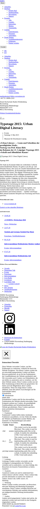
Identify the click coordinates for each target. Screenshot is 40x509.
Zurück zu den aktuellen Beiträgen (11, 207)
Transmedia (12, 28)
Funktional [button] (5, 411)
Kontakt (3, 47)
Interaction (12, 24)
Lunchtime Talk (9, 282)
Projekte (7, 18)
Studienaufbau (13, 12)
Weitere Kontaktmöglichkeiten (10, 113)
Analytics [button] (5, 469)
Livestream (8, 280)
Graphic (11, 22)
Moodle (6, 308)
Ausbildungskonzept (15, 39)
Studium (7, 9)
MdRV (2, 1)
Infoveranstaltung (10, 276)
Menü (2, 3)
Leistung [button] (5, 457)
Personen (12, 34)
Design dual (13, 11)
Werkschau (8, 291)
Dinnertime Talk (9, 270)
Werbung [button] (5, 480)
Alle (10, 20)
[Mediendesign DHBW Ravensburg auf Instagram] (9, 323)
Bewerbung (12, 14)
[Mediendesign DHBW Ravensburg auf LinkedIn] (9, 334)
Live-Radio (8, 278)
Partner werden (14, 43)
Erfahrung (12, 41)
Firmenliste (8, 306)
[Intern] (11, 16)
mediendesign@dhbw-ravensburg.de (12, 96)
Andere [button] (4, 494)
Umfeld (6, 30)
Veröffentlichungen (10, 289)
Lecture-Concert (14, 284)
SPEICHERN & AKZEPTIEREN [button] (13, 504)
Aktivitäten (12, 35)
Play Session (8, 287)
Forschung (7, 274)
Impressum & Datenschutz (13, 338)
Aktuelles (7, 7)
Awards (6, 268)
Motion (11, 26)
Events (6, 272)
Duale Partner (8, 37)
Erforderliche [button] (6, 393)
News (6, 286)
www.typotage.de (10, 204)
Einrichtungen (13, 32)
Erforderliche (9, 395)
